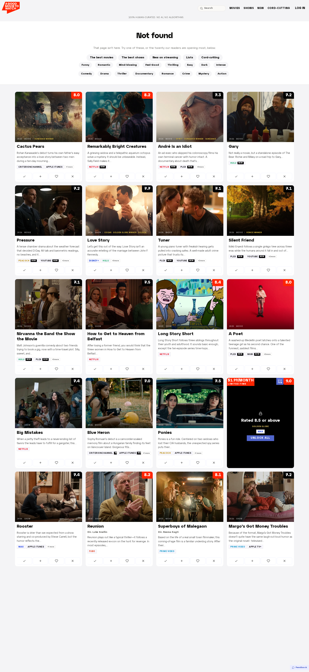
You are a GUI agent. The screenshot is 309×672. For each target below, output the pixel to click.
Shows (249, 8)
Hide (72, 176)
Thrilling (173, 65)
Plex (186, 167)
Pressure (26, 240)
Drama (104, 74)
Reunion (95, 527)
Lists (189, 57)
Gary (233, 147)
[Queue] (40, 176)
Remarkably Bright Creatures (116, 147)
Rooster (25, 527)
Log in (300, 8)
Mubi (253, 354)
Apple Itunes (54, 167)
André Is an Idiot (175, 147)
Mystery (203, 74)
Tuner (164, 240)
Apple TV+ (255, 547)
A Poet (236, 334)
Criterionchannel (30, 167)
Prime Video (167, 551)
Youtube (49, 260)
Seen (24, 176)
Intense (221, 65)
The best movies (101, 57)
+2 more (65, 261)
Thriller (122, 74)
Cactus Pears (30, 147)
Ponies (165, 433)
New (260, 8)
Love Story (98, 240)
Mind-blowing (128, 65)
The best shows (133, 57)
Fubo (92, 551)
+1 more (69, 167)
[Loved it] (56, 176)
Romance (168, 74)
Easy (190, 65)
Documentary (144, 74)
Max (21, 547)
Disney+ (94, 260)
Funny (85, 65)
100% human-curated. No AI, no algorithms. (156, 17)
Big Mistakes (30, 433)
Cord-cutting (279, 8)
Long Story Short (175, 334)
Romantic (104, 65)
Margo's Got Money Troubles (258, 527)
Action (222, 74)
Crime (186, 74)
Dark (204, 65)
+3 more (200, 167)
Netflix (97, 167)
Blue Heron (98, 433)
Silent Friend (241, 240)
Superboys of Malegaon (182, 527)
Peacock (27, 260)
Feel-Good (152, 65)
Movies (234, 8)
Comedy (86, 74)
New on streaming (165, 57)
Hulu (236, 163)
